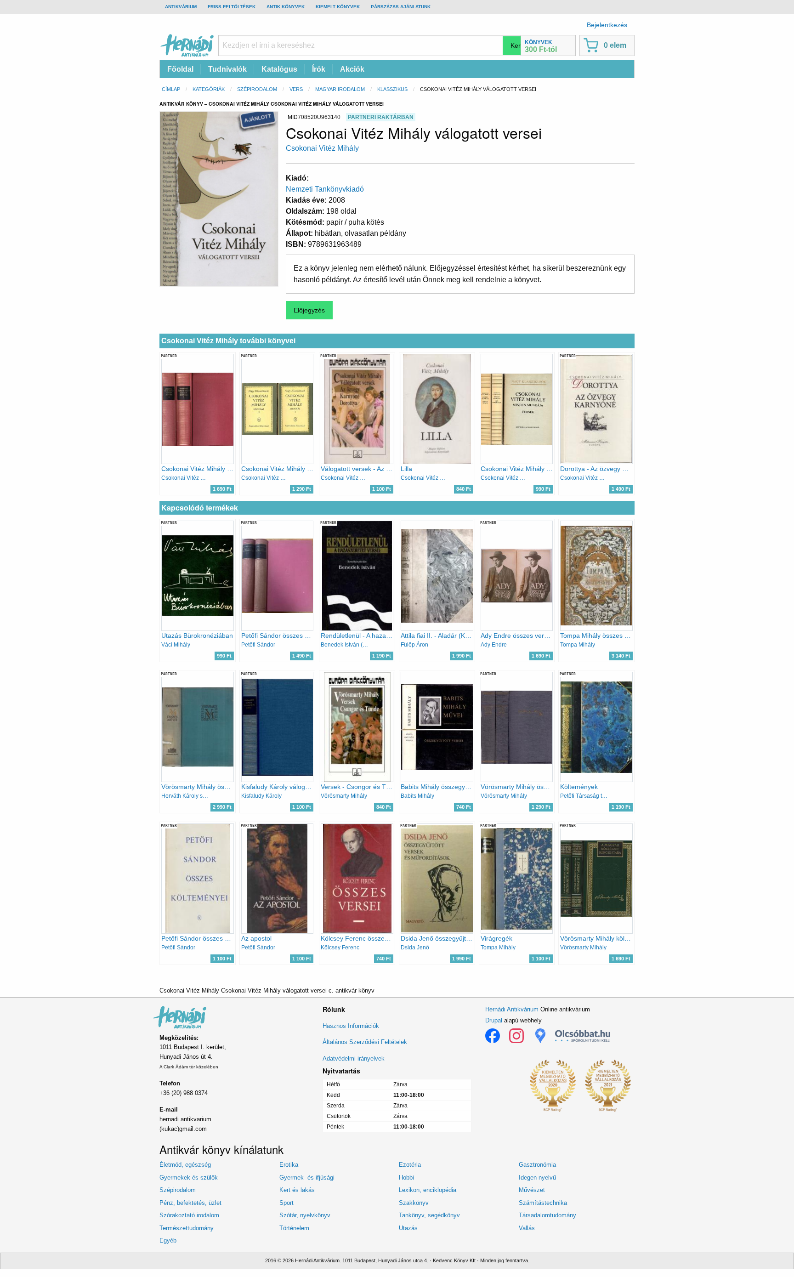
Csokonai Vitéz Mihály (322, 148)
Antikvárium (181, 6)
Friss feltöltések (231, 6)
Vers (296, 89)
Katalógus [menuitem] (279, 69)
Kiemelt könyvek (338, 6)
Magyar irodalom (340, 89)
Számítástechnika (543, 1202)
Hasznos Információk (351, 1025)
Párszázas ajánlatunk (401, 6)
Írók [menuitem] (318, 69)
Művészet (532, 1189)
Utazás (408, 1228)
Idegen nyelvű (537, 1177)
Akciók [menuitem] (352, 69)
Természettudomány (186, 1228)
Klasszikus (392, 89)
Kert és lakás (297, 1189)
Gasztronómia (537, 1164)
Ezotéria (410, 1164)
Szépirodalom (257, 89)
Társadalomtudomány (547, 1215)
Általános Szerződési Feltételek (365, 1042)
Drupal (493, 1020)
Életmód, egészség (185, 1164)
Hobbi (406, 1177)
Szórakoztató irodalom (189, 1215)
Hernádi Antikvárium (512, 1009)
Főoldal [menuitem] (180, 69)
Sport (286, 1202)
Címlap (171, 89)
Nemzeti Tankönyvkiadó (325, 189)
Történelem (294, 1228)
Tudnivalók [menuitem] (227, 69)
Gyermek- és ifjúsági (307, 1177)
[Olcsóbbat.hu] (582, 1036)
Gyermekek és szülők (188, 1177)
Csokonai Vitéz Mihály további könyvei (228, 341)
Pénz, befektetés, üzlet (190, 1202)
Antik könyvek (286, 6)
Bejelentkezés (607, 24)
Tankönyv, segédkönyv (429, 1215)
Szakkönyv (414, 1202)
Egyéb (167, 1240)
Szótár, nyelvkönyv (304, 1215)
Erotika (288, 1164)
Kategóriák (209, 89)
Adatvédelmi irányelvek (354, 1058)
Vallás (527, 1228)
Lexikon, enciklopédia (427, 1189)
